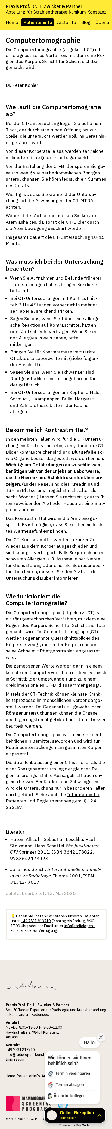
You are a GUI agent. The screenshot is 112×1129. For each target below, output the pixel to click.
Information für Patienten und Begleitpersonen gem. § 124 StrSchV (53, 800)
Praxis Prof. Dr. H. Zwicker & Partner (44, 6)
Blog (85, 22)
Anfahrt (12, 1037)
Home (12, 22)
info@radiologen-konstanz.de (30, 1054)
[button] (72, 1071)
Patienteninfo (37, 22)
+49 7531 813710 (36, 921)
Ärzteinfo (66, 22)
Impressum (15, 1059)
